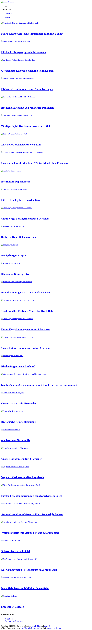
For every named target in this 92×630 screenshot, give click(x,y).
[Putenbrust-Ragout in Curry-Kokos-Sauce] (16, 282)
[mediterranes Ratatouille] (10, 430)
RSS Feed (9, 619)
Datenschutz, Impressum (14, 621)
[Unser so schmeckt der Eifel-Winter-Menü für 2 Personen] (22, 152)
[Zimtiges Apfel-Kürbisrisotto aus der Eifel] (16, 115)
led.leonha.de (36, 628)
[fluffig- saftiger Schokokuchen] (12, 226)
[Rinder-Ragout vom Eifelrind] (12, 356)
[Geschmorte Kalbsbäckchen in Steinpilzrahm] (18, 60)
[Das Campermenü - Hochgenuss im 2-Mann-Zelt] (19, 559)
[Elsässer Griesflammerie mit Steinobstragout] (17, 78)
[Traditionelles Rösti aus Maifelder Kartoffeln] (17, 300)
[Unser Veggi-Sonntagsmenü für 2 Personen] (17, 319)
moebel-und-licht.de (54, 628)
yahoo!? (47, 626)
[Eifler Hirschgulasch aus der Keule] (14, 189)
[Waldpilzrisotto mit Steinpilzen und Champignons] (19, 522)
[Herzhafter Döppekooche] (11, 171)
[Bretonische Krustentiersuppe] (12, 411)
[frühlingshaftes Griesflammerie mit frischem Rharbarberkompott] (24, 374)
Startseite (8, 13)
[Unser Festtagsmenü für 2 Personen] (14, 448)
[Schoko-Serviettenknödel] (11, 541)
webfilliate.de (25, 628)
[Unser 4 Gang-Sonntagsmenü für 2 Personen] (17, 337)
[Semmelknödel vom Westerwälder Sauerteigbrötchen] (20, 503)
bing (39, 626)
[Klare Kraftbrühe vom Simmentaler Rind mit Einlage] (20, 23)
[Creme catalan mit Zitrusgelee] (12, 393)
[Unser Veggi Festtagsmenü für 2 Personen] (16, 208)
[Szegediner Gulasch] (9, 596)
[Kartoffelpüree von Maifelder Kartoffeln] (16, 577)
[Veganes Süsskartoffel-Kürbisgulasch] (15, 467)
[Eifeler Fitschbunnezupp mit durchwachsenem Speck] (20, 485)
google (34, 626)
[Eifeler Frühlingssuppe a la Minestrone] (15, 41)
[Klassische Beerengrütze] (10, 263)
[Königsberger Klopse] (9, 245)
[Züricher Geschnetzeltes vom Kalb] (14, 134)
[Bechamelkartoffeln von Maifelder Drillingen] (18, 97)
